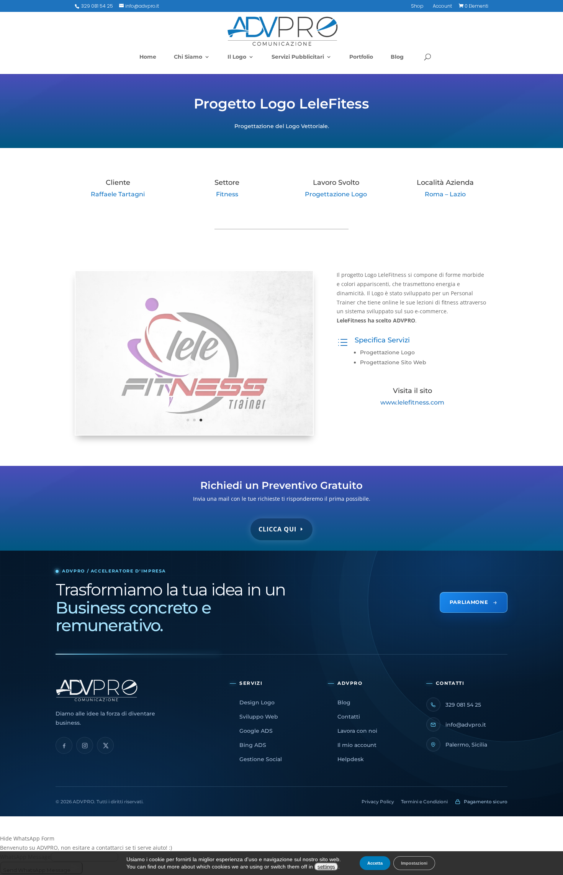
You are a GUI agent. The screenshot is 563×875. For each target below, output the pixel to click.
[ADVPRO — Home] (134, 690)
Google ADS (256, 730)
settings (326, 867)
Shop (417, 6)
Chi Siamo (188, 57)
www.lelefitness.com (412, 402)
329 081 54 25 (96, 6)
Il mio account (356, 745)
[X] (105, 745)
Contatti (348, 716)
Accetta (375, 863)
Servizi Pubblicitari (298, 57)
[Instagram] (84, 745)
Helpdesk (350, 759)
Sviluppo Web (258, 716)
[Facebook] (64, 745)
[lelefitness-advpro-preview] (194, 434)
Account (442, 6)
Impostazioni (414, 863)
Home (147, 57)
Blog (397, 57)
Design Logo (257, 702)
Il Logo (236, 57)
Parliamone (474, 602)
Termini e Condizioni (424, 801)
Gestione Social (260, 759)
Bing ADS (252, 745)
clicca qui (277, 529)
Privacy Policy (378, 801)
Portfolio (361, 57)
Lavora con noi (357, 730)
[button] (281, 838)
